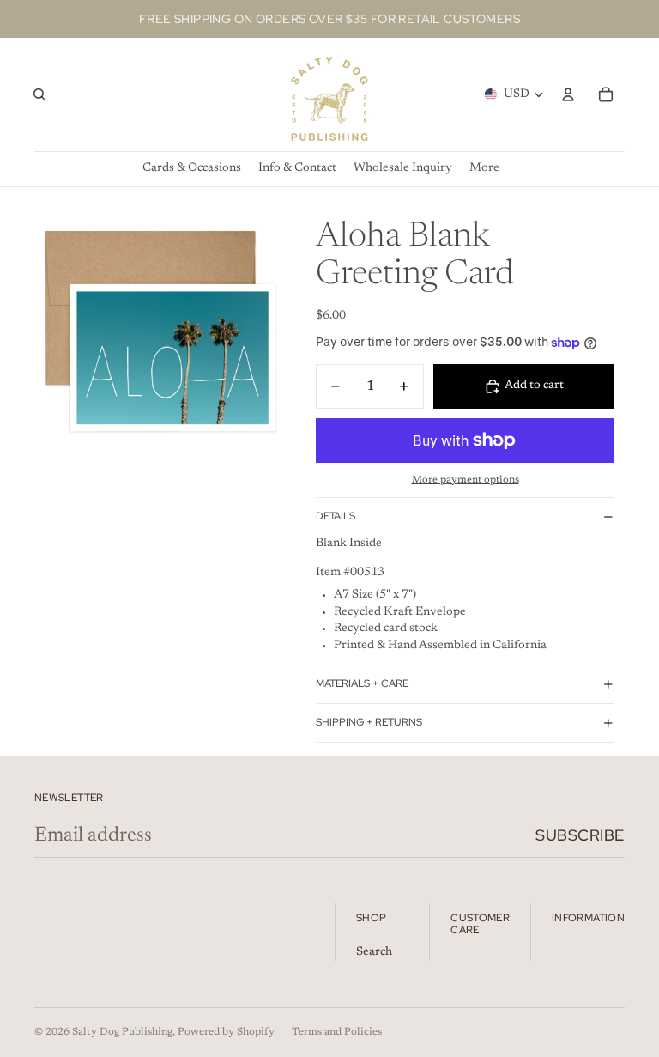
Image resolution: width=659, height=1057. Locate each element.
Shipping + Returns (369, 722)
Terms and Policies (337, 1032)
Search (374, 952)
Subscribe (580, 835)
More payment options (465, 480)
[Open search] (39, 94)
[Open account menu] (568, 94)
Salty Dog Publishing (122, 1032)
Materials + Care (362, 683)
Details (335, 516)
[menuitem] (484, 168)
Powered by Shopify (226, 1032)
